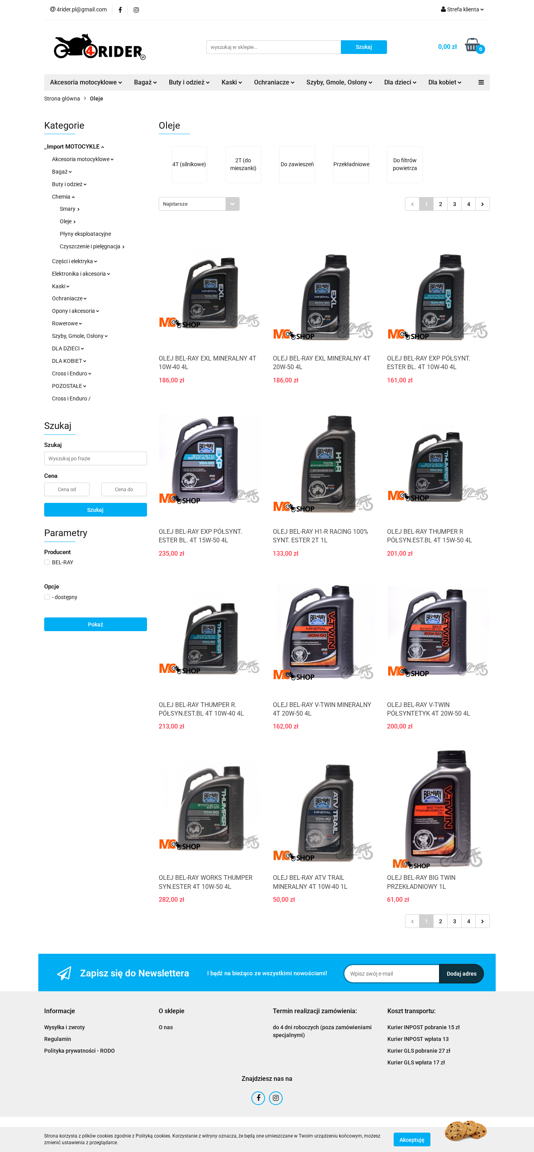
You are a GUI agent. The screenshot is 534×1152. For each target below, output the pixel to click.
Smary (68, 209)
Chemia (62, 197)
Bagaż (60, 172)
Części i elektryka (73, 261)
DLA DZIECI (66, 348)
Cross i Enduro (70, 373)
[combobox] (199, 204)
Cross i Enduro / (71, 398)
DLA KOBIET (67, 361)
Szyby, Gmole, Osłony (78, 336)
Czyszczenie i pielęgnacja (91, 246)
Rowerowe (65, 323)
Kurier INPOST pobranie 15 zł (423, 1027)
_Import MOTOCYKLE (72, 146)
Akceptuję (412, 1139)
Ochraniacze (68, 298)
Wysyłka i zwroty (64, 1027)
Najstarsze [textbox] (175, 204)
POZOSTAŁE (67, 386)
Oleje (66, 221)
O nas (166, 1027)
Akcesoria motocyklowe (81, 159)
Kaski (59, 286)
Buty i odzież (68, 184)
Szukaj (95, 510)
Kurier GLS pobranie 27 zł (418, 1051)
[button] (59, 1011)
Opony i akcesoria (74, 311)
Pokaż (95, 624)
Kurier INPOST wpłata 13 (418, 1039)
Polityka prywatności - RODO (79, 1051)
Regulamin (57, 1039)
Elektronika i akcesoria (79, 274)
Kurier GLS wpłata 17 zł (416, 1062)
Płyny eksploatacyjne (85, 234)
